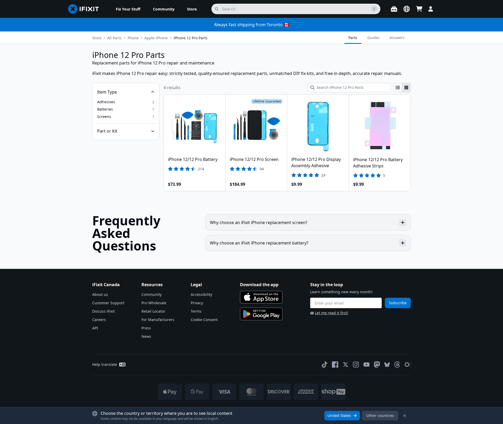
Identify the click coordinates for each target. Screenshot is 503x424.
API (95, 327)
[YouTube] (366, 364)
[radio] (397, 87)
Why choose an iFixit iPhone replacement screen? (258, 222)
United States (339, 415)
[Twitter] (345, 364)
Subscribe (398, 302)
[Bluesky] (387, 364)
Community (151, 294)
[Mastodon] (377, 364)
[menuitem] (128, 9)
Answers (397, 37)
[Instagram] (356, 364)
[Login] (431, 9)
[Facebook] (335, 364)
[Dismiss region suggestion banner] (404, 416)
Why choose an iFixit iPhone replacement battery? (259, 243)
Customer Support (108, 302)
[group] (402, 87)
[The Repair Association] (407, 364)
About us (100, 294)
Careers (99, 319)
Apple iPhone (156, 37)
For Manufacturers (157, 319)
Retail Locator (153, 311)
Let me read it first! (331, 312)
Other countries (380, 415)
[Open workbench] (394, 9)
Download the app (259, 284)
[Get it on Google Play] (261, 314)
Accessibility (201, 294)
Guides (373, 37)
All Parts (114, 37)
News (146, 336)
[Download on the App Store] (261, 297)
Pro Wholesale (153, 302)
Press (146, 327)
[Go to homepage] (85, 9)
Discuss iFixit (103, 311)
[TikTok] (324, 364)
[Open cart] (419, 9)
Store (96, 37)
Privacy (197, 302)
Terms (196, 311)
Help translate (104, 364)
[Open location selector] (406, 9)
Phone (133, 37)
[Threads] (397, 364)
